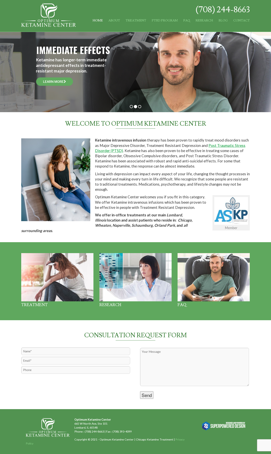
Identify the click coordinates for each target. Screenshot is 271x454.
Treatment (136, 20)
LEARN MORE (53, 82)
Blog (223, 20)
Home (98, 20)
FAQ (186, 20)
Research (204, 20)
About (114, 20)
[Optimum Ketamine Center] (48, 25)
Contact (241, 20)
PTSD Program (165, 20)
